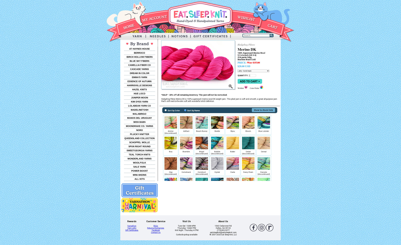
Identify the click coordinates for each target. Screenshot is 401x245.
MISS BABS (139, 122)
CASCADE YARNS (139, 69)
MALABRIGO (139, 114)
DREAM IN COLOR (139, 73)
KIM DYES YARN (139, 101)
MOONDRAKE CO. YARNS (139, 126)
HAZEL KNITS (139, 89)
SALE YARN (139, 167)
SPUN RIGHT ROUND (139, 146)
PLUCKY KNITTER (139, 134)
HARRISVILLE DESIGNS (139, 85)
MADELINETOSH (139, 110)
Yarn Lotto (132, 228)
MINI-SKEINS (139, 175)
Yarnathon (131, 226)
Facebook (156, 230)
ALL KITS (140, 179)
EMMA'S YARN (139, 77)
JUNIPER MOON (139, 97)
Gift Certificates (131, 230)
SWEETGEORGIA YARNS (139, 150)
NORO (139, 130)
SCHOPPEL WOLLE (139, 142)
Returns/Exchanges (155, 228)
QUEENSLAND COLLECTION (139, 138)
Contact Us (156, 232)
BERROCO (139, 53)
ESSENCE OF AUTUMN (139, 81)
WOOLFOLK (139, 162)
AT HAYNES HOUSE (139, 49)
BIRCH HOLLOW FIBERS (140, 57)
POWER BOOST (139, 171)
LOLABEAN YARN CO (139, 106)
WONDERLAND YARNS (139, 158)
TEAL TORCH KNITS (139, 154)
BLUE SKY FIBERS (139, 61)
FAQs (156, 226)
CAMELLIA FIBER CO (139, 65)
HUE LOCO (139, 93)
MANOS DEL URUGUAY (139, 118)
